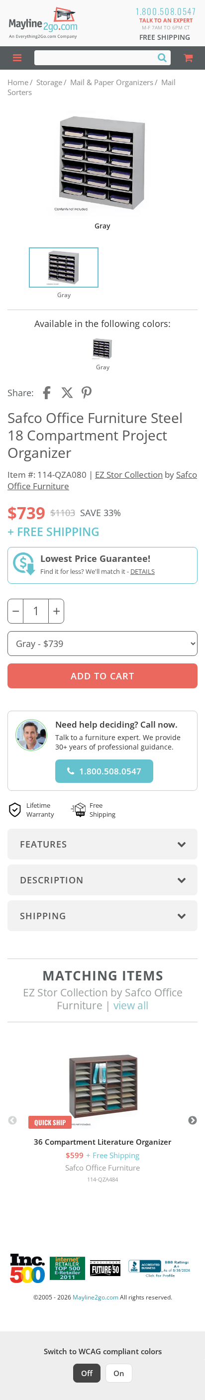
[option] (63, 273)
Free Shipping (164, 37)
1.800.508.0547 (166, 11)
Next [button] (193, 1121)
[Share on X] (67, 392)
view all (130, 1005)
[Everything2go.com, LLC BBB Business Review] (160, 1268)
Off (87, 1373)
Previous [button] (12, 1121)
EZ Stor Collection (129, 474)
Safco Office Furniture (102, 1168)
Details (142, 571)
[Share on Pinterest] (87, 392)
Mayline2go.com (95, 1297)
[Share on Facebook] (48, 392)
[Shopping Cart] (188, 58)
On (118, 1373)
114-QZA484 (102, 1179)
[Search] (162, 57)
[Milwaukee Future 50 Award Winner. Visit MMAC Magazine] (105, 1268)
